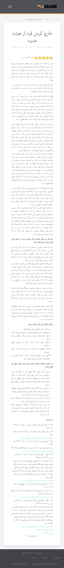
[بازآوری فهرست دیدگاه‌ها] (45, 420)
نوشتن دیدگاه (48, 533)
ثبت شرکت (57, 558)
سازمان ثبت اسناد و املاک (18, 564)
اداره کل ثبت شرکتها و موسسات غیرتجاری (44, 564)
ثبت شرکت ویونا (27, 553)
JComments (32, 536)
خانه (55, 19)
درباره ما (45, 558)
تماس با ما (34, 558)
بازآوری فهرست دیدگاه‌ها (45, 530)
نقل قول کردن (27, 438)
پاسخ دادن (49, 438)
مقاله (48, 19)
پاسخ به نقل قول (39, 438)
